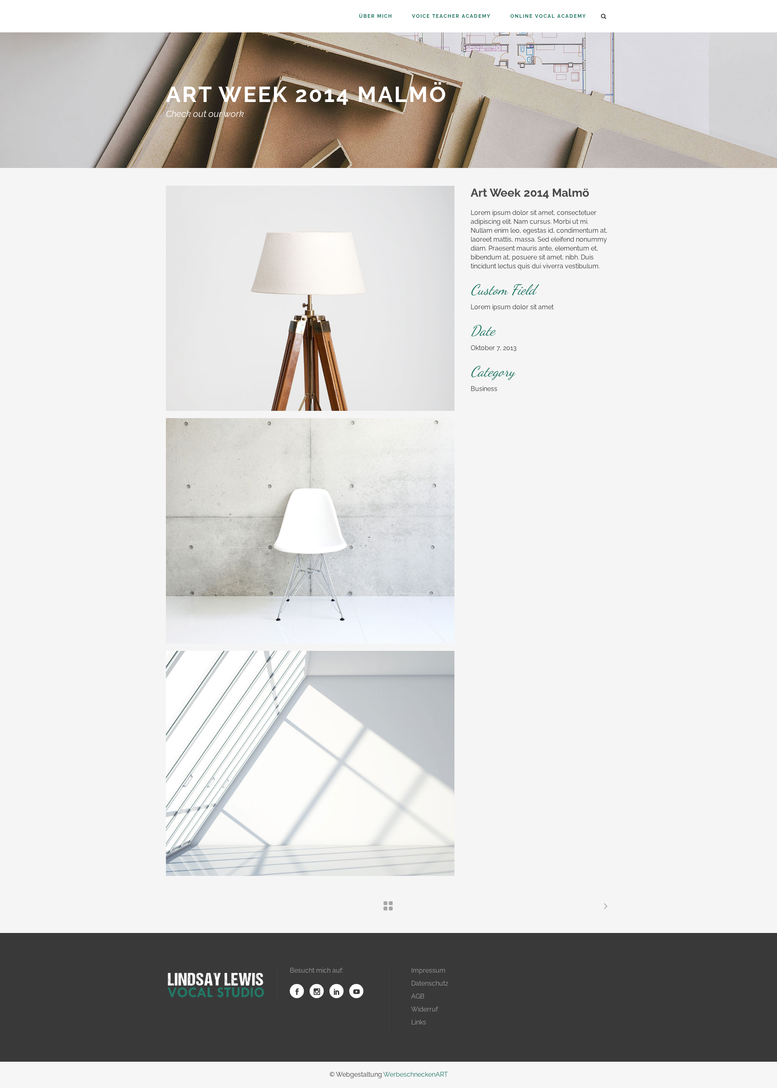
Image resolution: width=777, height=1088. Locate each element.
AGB (418, 996)
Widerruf (424, 1009)
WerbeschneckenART (415, 1074)
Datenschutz (429, 983)
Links (418, 1022)
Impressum (428, 970)
